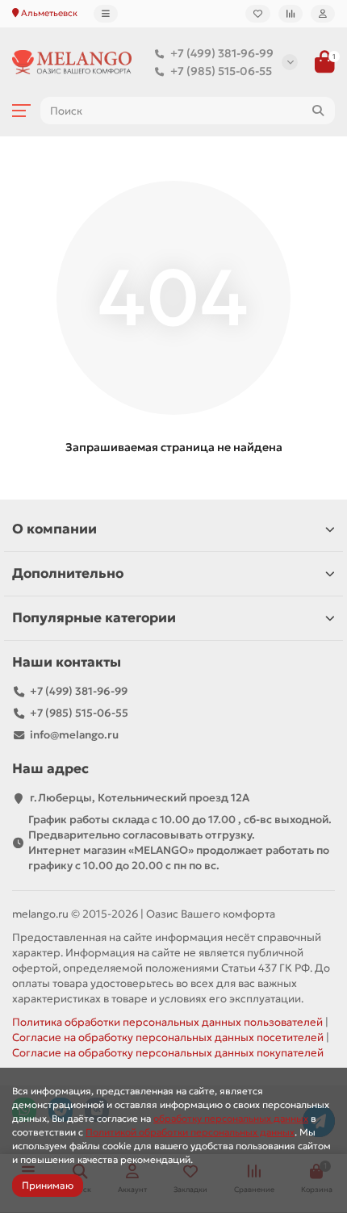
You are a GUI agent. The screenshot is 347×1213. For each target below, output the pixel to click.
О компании (54, 529)
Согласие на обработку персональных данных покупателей (168, 1053)
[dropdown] (106, 14)
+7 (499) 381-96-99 (222, 53)
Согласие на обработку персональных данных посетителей (168, 1037)
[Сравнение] (290, 14)
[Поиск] (318, 110)
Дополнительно (67, 573)
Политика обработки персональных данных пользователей (167, 1022)
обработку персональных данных (230, 1118)
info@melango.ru (74, 735)
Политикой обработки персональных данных (190, 1132)
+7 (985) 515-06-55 (221, 71)
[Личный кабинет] (323, 14)
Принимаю (47, 1185)
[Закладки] (257, 14)
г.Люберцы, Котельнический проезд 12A (139, 798)
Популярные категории (94, 617)
